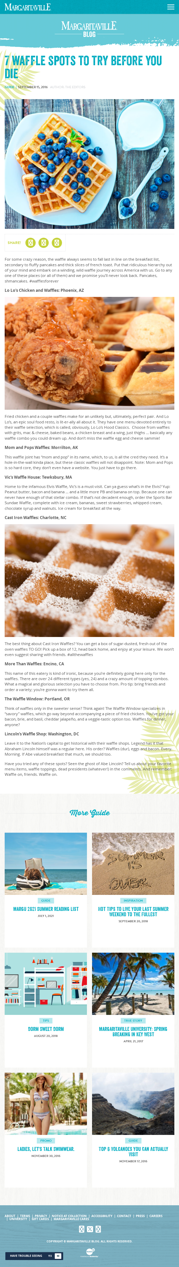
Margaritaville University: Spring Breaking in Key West (133, 1032)
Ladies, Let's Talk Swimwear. (45, 1149)
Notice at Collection (69, 1216)
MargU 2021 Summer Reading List (46, 909)
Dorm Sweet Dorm (46, 1029)
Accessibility (101, 1216)
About (10, 1216)
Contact (124, 1216)
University (18, 1219)
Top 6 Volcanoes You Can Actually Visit (133, 1152)
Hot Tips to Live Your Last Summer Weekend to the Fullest (133, 911)
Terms (25, 1216)
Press (140, 1216)
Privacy (41, 1216)
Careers (155, 1216)
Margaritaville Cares (71, 1219)
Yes (50, 1256)
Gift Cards (40, 1219)
